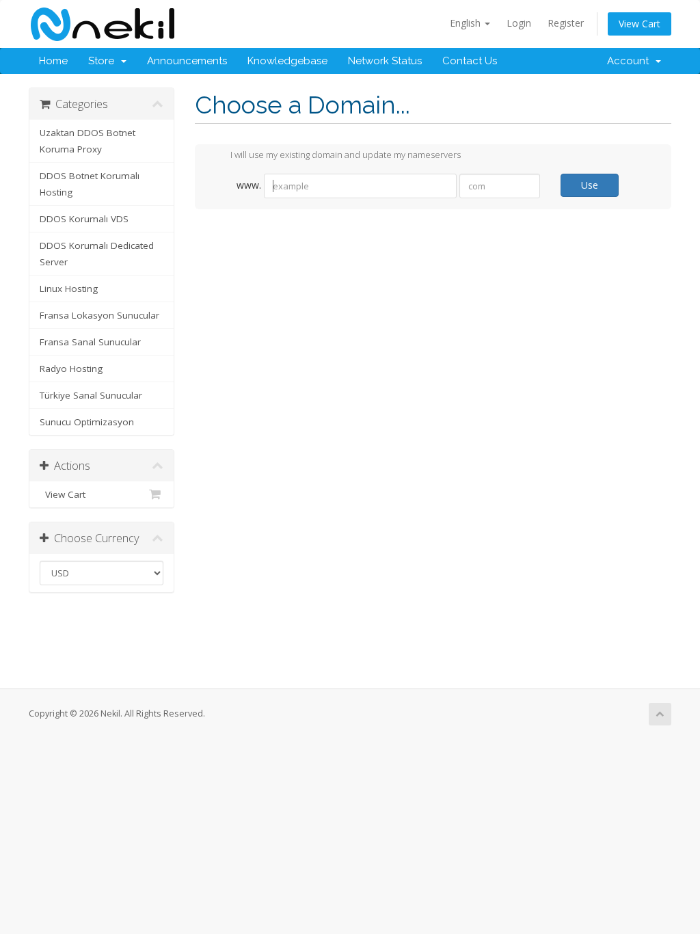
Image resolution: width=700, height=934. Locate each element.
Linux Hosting (69, 288)
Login (519, 22)
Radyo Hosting (71, 368)
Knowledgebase (287, 61)
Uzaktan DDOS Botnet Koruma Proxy (87, 140)
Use (589, 184)
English (466, 22)
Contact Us (469, 61)
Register (566, 22)
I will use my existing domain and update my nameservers (345, 155)
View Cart (639, 23)
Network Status (385, 61)
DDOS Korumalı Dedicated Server (97, 253)
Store (104, 61)
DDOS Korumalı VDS (84, 219)
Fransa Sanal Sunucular (90, 342)
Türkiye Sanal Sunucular (91, 395)
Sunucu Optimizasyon (87, 422)
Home (53, 61)
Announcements (187, 61)
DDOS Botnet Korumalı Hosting (89, 184)
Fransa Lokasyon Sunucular (99, 315)
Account (630, 61)
